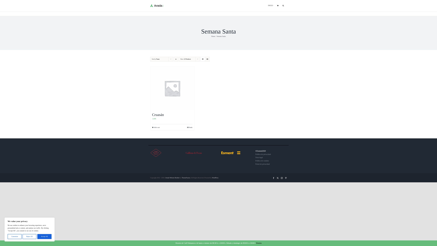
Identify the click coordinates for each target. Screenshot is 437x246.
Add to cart (157, 127)
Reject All (29, 236)
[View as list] (207, 59)
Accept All (44, 236)
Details (190, 127)
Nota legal (259, 157)
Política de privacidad (263, 154)
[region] (30, 229)
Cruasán (158, 115)
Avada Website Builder (172, 178)
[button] (283, 5)
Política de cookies (262, 161)
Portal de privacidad (262, 164)
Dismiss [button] (259, 243)
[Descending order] (176, 59)
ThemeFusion (186, 178)
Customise (14, 236)
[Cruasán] (172, 88)
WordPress (215, 178)
